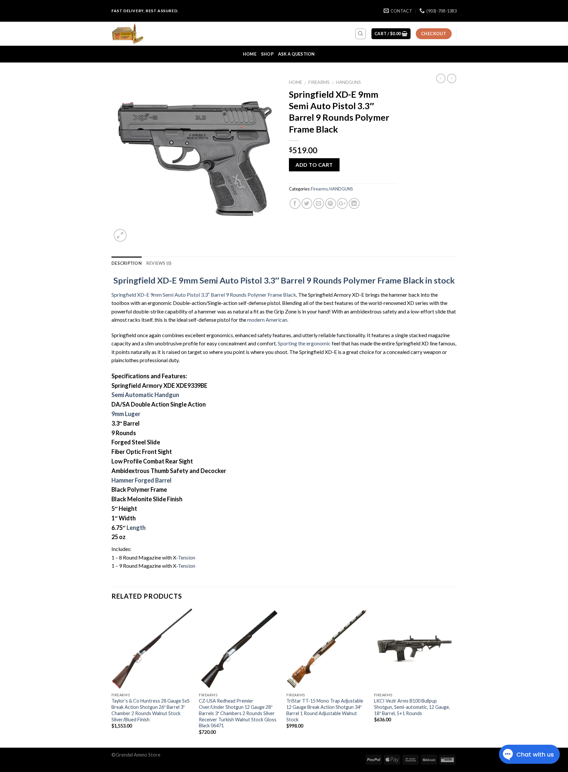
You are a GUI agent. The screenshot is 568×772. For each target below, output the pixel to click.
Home (249, 54)
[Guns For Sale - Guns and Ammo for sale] (144, 34)
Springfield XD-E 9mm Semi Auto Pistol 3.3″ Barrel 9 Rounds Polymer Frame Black (203, 294)
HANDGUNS (348, 82)
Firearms (319, 82)
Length (136, 527)
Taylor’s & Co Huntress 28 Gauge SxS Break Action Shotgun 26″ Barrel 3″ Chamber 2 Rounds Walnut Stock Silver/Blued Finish (150, 710)
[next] (455, 677)
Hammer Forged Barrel (141, 480)
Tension (186, 557)
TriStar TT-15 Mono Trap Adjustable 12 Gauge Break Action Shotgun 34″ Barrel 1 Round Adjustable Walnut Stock (324, 710)
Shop (267, 54)
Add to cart (314, 165)
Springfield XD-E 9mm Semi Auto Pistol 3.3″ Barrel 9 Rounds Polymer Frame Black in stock (284, 280)
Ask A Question (296, 54)
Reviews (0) (159, 263)
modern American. (267, 319)
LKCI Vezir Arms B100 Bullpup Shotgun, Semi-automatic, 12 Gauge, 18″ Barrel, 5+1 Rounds (412, 707)
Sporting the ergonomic (304, 343)
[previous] (112, 677)
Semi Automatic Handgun (145, 394)
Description (126, 263)
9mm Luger (125, 413)
